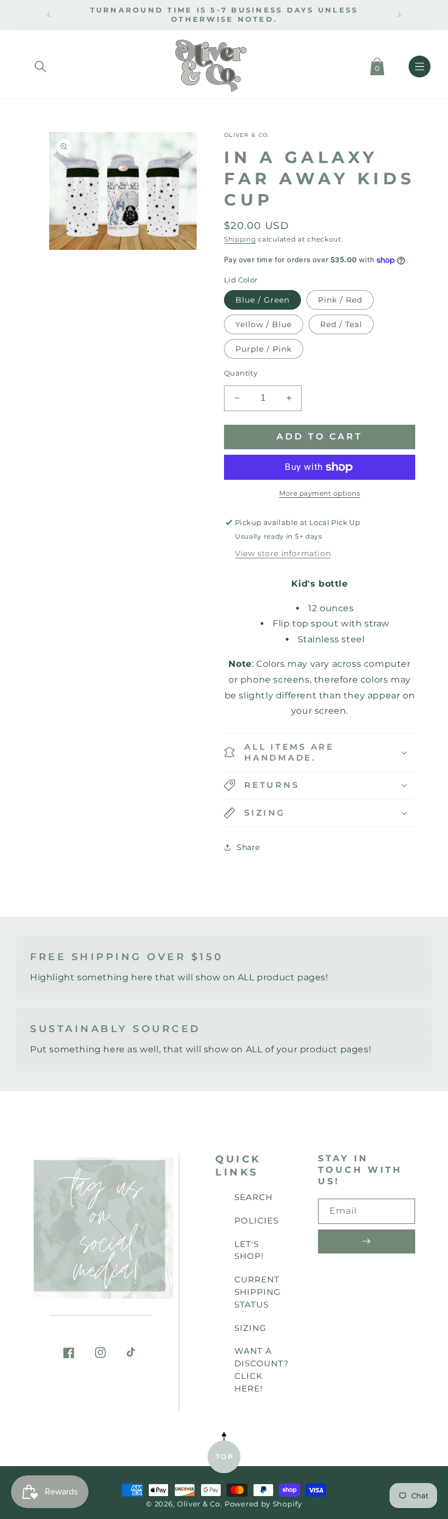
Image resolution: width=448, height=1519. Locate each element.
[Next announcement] (399, 15)
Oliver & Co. (199, 1504)
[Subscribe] (366, 1241)
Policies (256, 1220)
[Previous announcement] (49, 15)
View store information (283, 553)
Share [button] (248, 847)
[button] (40, 64)
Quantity (240, 373)
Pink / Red (340, 300)
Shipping (240, 239)
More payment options (319, 493)
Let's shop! (249, 1250)
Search (253, 1197)
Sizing (250, 1328)
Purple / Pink (263, 349)
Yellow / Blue (263, 324)
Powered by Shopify (263, 1504)
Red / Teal (341, 324)
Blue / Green (262, 300)
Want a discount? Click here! (261, 1369)
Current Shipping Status (257, 1292)
